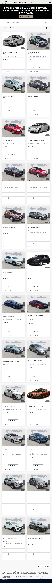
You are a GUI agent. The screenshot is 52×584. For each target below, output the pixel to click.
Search (46, 22)
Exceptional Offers (25, 16)
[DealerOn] (5, 576)
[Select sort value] (49, 28)
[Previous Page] (38, 566)
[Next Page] (41, 566)
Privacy (45, 578)
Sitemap (41, 578)
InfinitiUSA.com (4, 579)
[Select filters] (46, 28)
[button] (24, 40)
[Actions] (23, 53)
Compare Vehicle (9, 71)
